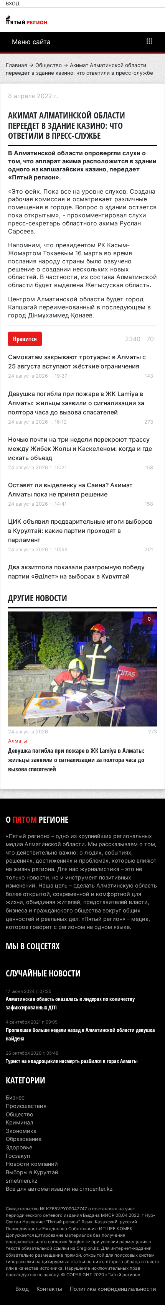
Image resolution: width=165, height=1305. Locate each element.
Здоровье (19, 1147)
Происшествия (26, 1106)
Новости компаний (32, 1163)
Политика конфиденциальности (113, 1288)
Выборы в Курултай (32, 1172)
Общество (48, 65)
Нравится (25, 339)
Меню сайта (31, 42)
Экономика (21, 1130)
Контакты (49, 1288)
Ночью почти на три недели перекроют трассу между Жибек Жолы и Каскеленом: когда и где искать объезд (80, 449)
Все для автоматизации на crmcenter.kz (59, 1188)
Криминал (19, 1122)
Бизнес (15, 1097)
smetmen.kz (22, 1180)
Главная (16, 65)
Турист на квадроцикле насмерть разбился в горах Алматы (72, 1061)
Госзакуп (18, 1155)
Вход (13, 4)
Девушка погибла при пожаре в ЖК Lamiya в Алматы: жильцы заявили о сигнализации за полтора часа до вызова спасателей (76, 403)
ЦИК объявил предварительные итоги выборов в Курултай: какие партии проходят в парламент (80, 531)
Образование (23, 1139)
